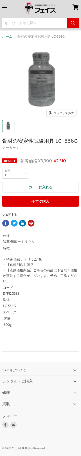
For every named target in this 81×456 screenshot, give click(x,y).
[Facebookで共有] (5, 223)
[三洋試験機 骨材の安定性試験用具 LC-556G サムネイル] (8, 126)
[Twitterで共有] (14, 223)
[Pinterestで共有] (31, 223)
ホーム (7, 37)
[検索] (73, 23)
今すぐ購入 (41, 201)
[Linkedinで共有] (22, 223)
